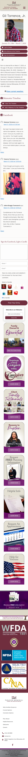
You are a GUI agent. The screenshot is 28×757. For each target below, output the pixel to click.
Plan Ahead (6, 718)
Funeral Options (7, 710)
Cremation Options (8, 713)
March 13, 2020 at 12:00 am (12, 161)
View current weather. (15, 91)
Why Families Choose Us (9, 707)
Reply (2, 152)
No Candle (6, 298)
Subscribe (14, 317)
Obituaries (6, 724)
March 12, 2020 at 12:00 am (12, 208)
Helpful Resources (8, 721)
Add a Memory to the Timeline (12, 51)
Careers (5, 727)
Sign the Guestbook (9, 55)
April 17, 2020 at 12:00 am (12, 124)
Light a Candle (8, 47)
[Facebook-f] (13, 745)
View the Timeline (10, 103)
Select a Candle (7, 282)
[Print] (2, 60)
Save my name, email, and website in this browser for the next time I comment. (13, 275)
